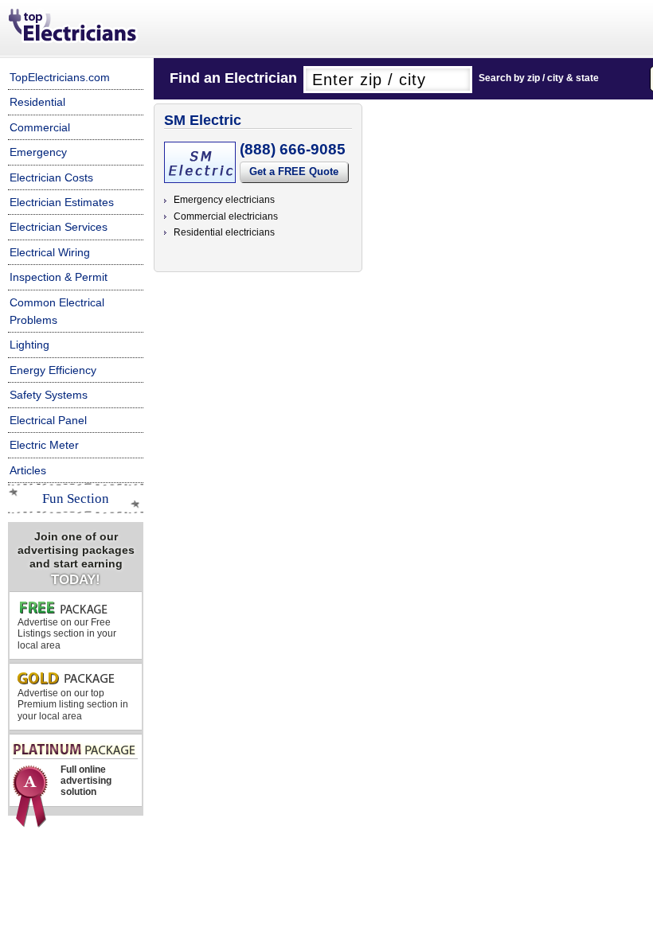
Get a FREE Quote (293, 171)
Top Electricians (74, 27)
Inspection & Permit (59, 277)
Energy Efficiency (53, 370)
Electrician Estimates (62, 202)
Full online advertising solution (86, 781)
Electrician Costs (51, 177)
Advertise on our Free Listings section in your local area (67, 634)
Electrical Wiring (50, 252)
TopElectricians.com (60, 77)
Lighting (29, 344)
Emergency (38, 152)
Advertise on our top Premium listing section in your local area (73, 705)
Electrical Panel (48, 420)
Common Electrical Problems (57, 311)
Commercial (40, 127)
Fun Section (75, 498)
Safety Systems (49, 394)
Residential (37, 101)
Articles (28, 470)
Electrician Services (59, 226)
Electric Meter (44, 444)
